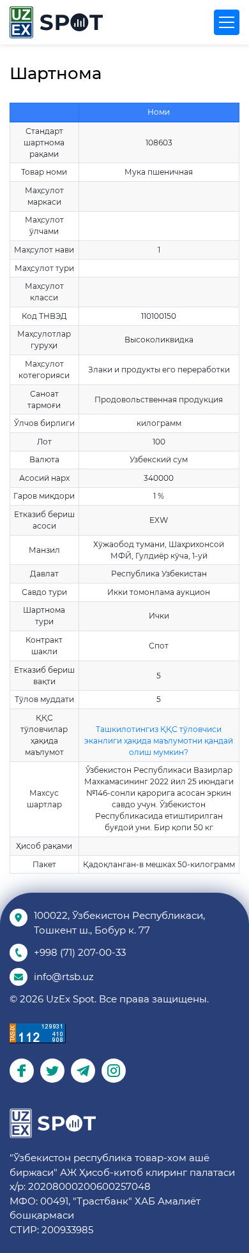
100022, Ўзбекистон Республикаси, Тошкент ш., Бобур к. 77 (119, 922)
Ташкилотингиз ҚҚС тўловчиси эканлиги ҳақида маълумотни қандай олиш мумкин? (158, 740)
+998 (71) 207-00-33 (80, 952)
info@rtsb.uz (64, 977)
